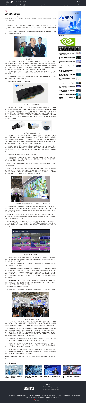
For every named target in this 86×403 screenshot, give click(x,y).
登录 (79, 1)
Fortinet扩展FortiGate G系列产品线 (66, 83)
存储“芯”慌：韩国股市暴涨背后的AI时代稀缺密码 (33, 376)
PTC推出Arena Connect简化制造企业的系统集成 (67, 98)
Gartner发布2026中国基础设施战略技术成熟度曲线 (67, 79)
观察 (24, 5)
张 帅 (18, 17)
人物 (16, 5)
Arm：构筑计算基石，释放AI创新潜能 (71, 376)
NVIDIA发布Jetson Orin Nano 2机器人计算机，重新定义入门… (67, 53)
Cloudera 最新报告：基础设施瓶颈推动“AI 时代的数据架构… (67, 91)
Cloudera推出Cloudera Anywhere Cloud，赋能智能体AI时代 (66, 71)
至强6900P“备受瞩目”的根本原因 (52, 376)
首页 (7, 5)
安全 (32, 5)
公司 (11, 5)
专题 (45, 5)
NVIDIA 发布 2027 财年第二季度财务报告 (69, 48)
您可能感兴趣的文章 (10, 363)
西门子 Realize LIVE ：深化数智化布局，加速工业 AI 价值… (67, 86)
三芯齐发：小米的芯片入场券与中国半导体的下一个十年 (13, 376)
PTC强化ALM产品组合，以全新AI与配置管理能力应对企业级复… (67, 75)
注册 (77, 1)
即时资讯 (61, 35)
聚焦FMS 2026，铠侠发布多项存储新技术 (67, 94)
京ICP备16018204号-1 (56, 395)
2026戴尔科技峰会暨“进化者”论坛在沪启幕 (67, 62)
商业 (28, 5)
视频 (41, 5)
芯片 (37, 5)
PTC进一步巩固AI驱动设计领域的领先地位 (67, 58)
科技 (20, 5)
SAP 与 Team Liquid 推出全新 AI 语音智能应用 (67, 66)
